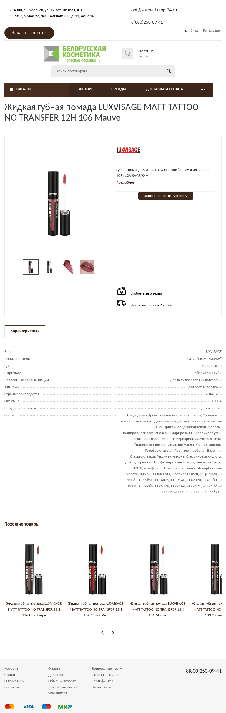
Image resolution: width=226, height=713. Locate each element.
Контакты (12, 687)
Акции (85, 89)
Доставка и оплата (164, 89)
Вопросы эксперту (107, 669)
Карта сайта (101, 687)
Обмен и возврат (62, 681)
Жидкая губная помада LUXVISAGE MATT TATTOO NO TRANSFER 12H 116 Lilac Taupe (34, 609)
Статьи (9, 675)
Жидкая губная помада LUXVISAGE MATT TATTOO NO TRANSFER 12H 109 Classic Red (95, 609)
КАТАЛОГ (24, 89)
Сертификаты (102, 681)
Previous (102, 633)
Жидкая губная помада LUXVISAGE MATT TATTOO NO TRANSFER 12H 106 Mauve (157, 609)
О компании (14, 681)
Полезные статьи (105, 675)
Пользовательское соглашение (63, 689)
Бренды (118, 89)
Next (112, 633)
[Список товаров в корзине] (138, 57)
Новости (11, 669)
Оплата (54, 669)
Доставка (55, 675)
